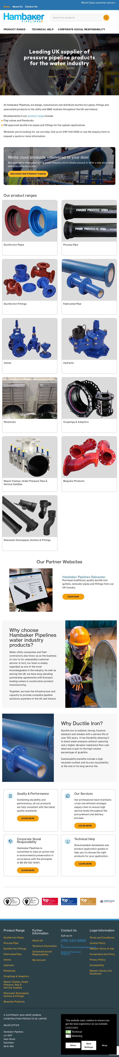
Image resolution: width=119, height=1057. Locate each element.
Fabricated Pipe (72, 303)
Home (7, 6)
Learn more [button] (72, 1027)
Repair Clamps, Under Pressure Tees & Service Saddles (16, 984)
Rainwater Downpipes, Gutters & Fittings (27, 540)
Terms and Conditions (102, 937)
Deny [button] (104, 1045)
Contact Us (31, 6)
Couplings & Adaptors (76, 421)
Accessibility (97, 965)
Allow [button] (73, 1045)
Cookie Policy (97, 943)
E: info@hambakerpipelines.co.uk (78, 946)
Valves (7, 362)
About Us (17, 6)
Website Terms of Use (102, 948)
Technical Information (44, 946)
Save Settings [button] (88, 1045)
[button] (68, 1031)
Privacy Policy (98, 959)
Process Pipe (70, 244)
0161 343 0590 (73, 940)
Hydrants (68, 362)
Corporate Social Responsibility (42, 953)
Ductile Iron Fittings (15, 303)
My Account (39, 960)
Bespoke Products (73, 481)
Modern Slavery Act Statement (101, 972)
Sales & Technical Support (71, 952)
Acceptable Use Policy (102, 954)
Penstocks (10, 421)
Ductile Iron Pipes (14, 244)
